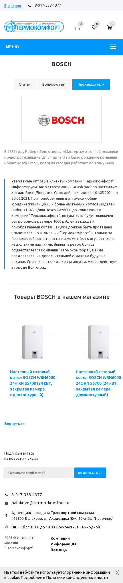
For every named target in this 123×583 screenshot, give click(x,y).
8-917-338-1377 (48, 5)
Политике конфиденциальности (77, 577)
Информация (63, 544)
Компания (60, 538)
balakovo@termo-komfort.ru (40, 502)
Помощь (59, 550)
